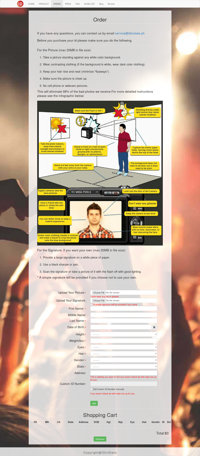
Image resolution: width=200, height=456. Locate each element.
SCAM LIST (89, 3)
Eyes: (81, 347)
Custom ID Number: (73, 383)
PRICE (68, 3)
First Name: (77, 308)
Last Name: (78, 320)
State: (81, 366)
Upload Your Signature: (71, 300)
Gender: (80, 360)
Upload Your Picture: (72, 292)
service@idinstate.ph (130, 33)
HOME (31, 3)
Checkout (100, 439)
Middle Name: (77, 315)
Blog (101, 3)
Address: (80, 373)
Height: (81, 334)
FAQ (78, 3)
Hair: (82, 353)
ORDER (57, 3)
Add (94, 403)
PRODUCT (44, 3)
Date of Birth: (76, 327)
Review (111, 3)
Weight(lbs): (77, 340)
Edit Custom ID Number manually (108, 389)
